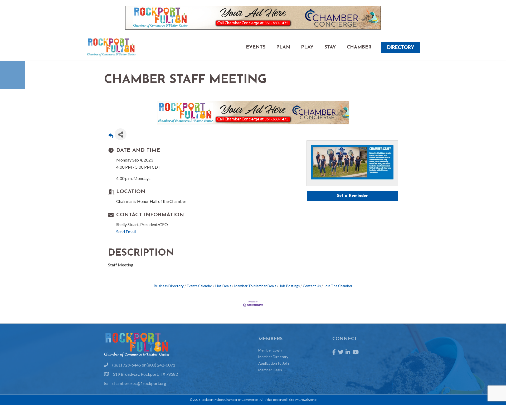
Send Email (126, 231)
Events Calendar (199, 286)
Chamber (359, 47)
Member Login (270, 350)
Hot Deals (223, 286)
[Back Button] (110, 135)
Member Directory (273, 356)
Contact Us (312, 286)
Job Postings (289, 286)
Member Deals (270, 370)
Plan (283, 47)
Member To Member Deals (255, 286)
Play (307, 47)
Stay (330, 47)
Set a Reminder (352, 196)
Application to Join (273, 363)
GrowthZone (307, 400)
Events (255, 47)
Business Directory (169, 286)
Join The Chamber (338, 286)
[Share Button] (120, 134)
